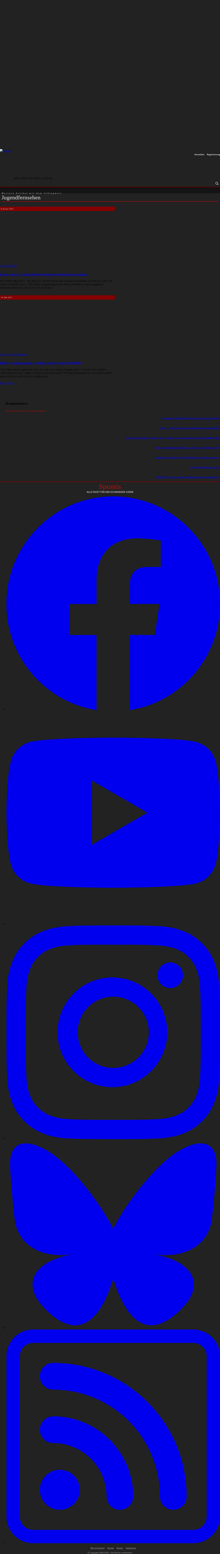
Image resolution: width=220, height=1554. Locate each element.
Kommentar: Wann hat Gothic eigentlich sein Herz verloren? (187, 457)
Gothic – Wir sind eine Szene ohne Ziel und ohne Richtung (189, 428)
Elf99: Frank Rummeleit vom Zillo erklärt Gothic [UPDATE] (40, 363)
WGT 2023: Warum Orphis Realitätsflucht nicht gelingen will (187, 477)
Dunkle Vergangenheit (13, 354)
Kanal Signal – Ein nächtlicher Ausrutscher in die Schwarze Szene (43, 274)
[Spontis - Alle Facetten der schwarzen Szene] (32, 163)
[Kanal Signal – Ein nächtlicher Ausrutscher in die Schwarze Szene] (56, 239)
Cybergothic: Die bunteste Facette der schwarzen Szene (191, 418)
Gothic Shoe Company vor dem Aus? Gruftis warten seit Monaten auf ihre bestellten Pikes (172, 438)
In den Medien (8, 266)
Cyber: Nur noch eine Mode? (204, 467)
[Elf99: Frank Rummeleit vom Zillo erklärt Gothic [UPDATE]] (56, 328)
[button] (217, 183)
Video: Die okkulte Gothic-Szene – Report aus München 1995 (188, 447)
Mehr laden (7, 383)
